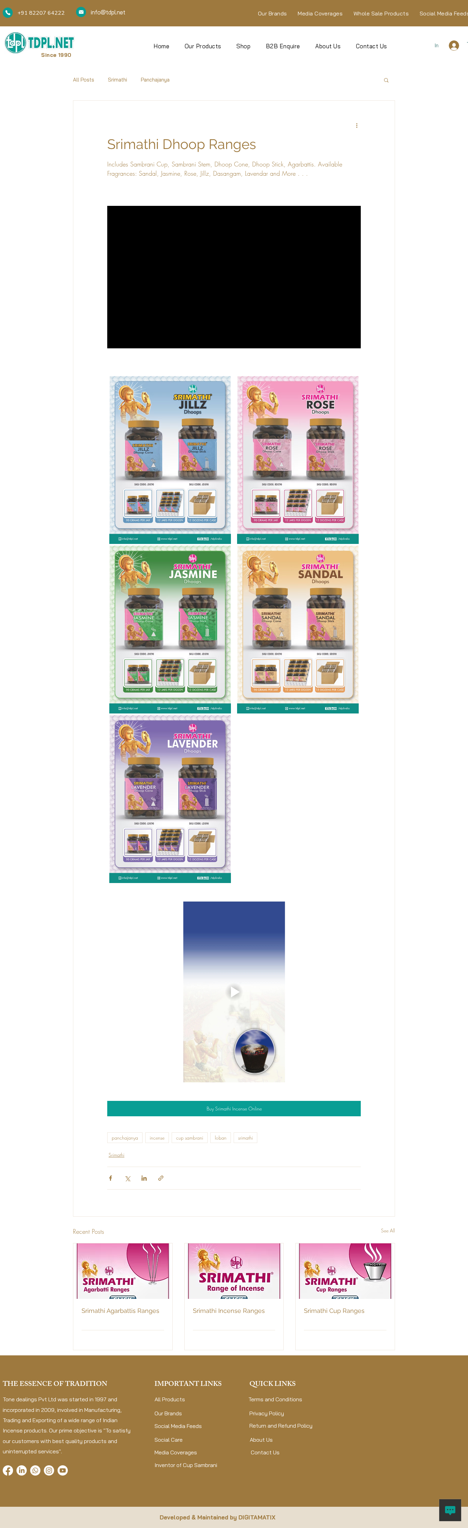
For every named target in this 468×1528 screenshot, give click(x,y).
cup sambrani (189, 1137)
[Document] (8, 13)
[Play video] (234, 992)
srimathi (245, 1137)
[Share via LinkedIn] (144, 1178)
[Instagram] (49, 1470)
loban (220, 1137)
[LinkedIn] (21, 1470)
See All (388, 1230)
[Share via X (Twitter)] (127, 1178)
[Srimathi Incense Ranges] (234, 1271)
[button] (386, 80)
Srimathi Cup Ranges (334, 1310)
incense (157, 1137)
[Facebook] (8, 1470)
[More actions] (357, 125)
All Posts (83, 79)
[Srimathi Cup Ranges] (345, 1271)
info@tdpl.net (108, 12)
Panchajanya (155, 79)
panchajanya (125, 1137)
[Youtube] (63, 1470)
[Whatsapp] (35, 1470)
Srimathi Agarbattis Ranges (120, 1310)
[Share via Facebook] (110, 1178)
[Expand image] (170, 460)
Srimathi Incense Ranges (229, 1310)
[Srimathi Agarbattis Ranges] (122, 1271)
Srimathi (117, 79)
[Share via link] (161, 1178)
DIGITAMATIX (256, 1517)
